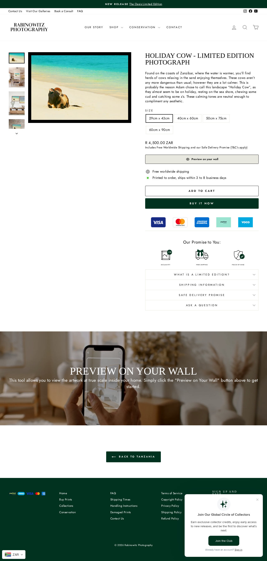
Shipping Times (120, 499)
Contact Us (15, 11)
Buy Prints (65, 499)
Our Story (94, 27)
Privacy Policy (170, 506)
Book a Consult (63, 11)
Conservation (143, 27)
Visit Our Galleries (38, 11)
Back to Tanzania (136, 456)
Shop (115, 27)
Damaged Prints (120, 512)
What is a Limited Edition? (202, 275)
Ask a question (202, 305)
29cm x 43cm (159, 118)
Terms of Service (171, 493)
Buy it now (202, 203)
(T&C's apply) (238, 147)
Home (63, 493)
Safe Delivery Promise (202, 295)
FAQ (80, 11)
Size (149, 110)
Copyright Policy (171, 499)
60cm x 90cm (159, 129)
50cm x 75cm (216, 118)
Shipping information (202, 285)
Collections (66, 506)
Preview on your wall (204, 159)
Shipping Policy (171, 512)
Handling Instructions (123, 506)
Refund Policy (170, 518)
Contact (174, 27)
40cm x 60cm (187, 118)
